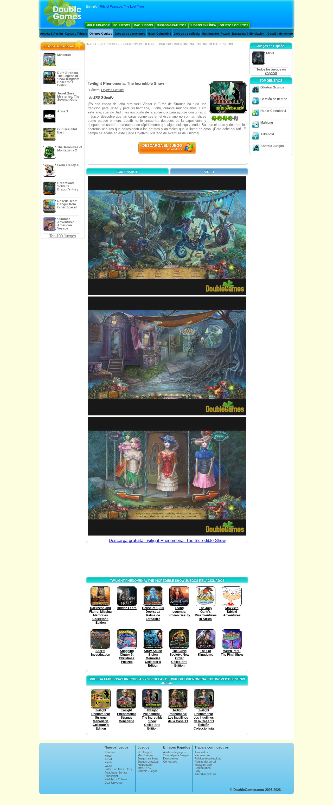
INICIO (91, 44)
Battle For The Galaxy (118, 769)
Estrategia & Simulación (248, 33)
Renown (110, 752)
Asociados (201, 752)
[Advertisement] (167, 63)
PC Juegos (121, 25)
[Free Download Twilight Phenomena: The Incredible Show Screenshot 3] (167, 476)
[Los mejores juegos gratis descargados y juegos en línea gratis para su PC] (62, 14)
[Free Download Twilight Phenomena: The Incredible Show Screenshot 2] (167, 355)
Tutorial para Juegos (176, 755)
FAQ (197, 770)
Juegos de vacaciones (130, 33)
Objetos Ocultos (234, 25)
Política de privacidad (208, 758)
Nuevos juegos (117, 747)
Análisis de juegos (174, 752)
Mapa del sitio (203, 764)
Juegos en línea (203, 25)
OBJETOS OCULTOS (138, 44)
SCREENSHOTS (127, 172)
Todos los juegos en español (271, 71)
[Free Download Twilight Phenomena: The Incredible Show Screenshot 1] (167, 235)
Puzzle (225, 33)
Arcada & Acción (51, 33)
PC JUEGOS (109, 44)
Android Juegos (272, 146)
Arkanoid (267, 134)
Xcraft (108, 755)
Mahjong (266, 122)
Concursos (170, 761)
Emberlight (111, 775)
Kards (108, 762)
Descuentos (170, 758)
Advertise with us (205, 774)
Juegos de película (187, 33)
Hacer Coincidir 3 (159, 33)
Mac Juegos (143, 25)
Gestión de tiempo (280, 33)
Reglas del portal (205, 761)
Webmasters (203, 755)
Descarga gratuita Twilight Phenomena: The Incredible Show (167, 540)
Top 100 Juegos (62, 236)
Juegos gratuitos (171, 25)
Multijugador (98, 25)
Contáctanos (203, 767)
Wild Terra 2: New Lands (116, 781)
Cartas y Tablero (76, 33)
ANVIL (109, 759)
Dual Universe (114, 782)
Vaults (108, 765)
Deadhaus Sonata (116, 772)
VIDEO (209, 172)
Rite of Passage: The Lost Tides (122, 6)
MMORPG (144, 767)
